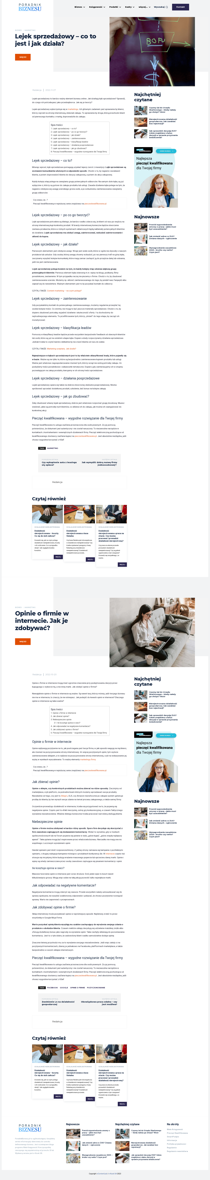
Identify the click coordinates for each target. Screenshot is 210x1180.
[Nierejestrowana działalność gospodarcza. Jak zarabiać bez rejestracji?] (140, 122)
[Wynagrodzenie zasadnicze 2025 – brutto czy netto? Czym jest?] (140, 250)
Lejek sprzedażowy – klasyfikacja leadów (70, 142)
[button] (161, 7)
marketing (52, 448)
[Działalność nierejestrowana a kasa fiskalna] (79, 514)
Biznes (18, 30)
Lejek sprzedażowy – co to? (65, 128)
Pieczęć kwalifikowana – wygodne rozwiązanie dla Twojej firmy (80, 152)
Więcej (58, 557)
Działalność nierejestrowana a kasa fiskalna (77, 533)
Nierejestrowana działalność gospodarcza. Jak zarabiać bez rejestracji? (163, 121)
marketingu (73, 109)
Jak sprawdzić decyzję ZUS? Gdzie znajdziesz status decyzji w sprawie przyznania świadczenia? (163, 134)
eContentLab (102, 1174)
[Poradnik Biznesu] (30, 7)
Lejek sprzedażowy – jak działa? (66, 135)
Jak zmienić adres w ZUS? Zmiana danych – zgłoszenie (163, 237)
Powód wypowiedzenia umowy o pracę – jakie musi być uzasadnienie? (162, 226)
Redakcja (36, 90)
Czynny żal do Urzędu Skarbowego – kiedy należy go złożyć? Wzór (162, 109)
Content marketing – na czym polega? (64, 290)
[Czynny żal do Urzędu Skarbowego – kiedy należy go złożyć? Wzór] (140, 110)
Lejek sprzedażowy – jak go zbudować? (70, 148)
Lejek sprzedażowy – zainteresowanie (69, 138)
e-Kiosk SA (113, 1174)
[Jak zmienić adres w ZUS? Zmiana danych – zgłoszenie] (140, 239)
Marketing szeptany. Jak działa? (61, 348)
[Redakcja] (43, 482)
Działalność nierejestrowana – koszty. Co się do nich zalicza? (47, 533)
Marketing (30, 30)
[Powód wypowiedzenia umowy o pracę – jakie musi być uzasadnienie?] (140, 227)
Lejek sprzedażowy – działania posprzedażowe (73, 145)
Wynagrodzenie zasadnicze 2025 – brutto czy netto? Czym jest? (162, 250)
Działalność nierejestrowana (47, 527)
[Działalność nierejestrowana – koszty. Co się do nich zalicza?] (47, 514)
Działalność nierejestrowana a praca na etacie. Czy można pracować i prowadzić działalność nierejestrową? (111, 536)
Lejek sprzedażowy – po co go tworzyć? (70, 132)
